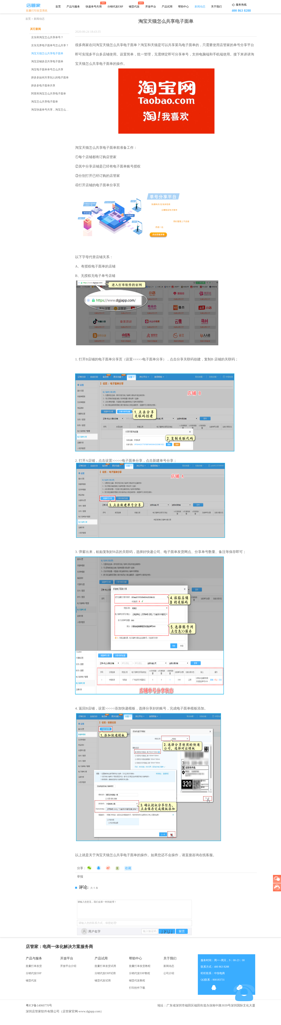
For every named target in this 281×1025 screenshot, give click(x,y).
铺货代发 (134, 6)
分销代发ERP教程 (139, 973)
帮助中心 (183, 6)
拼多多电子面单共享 (43, 85)
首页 (58, 6)
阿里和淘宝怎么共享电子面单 (48, 93)
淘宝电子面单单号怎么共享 (47, 69)
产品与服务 (73, 6)
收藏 (128, 868)
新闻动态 (200, 6)
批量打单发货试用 (105, 966)
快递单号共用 (94, 6)
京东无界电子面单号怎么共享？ (50, 45)
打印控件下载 (137, 987)
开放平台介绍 (68, 966)
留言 (182, 931)
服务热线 (241, 4)
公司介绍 (168, 973)
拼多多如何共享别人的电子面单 (50, 77)
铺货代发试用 (103, 980)
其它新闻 (35, 29)
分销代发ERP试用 (105, 973)
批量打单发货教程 (139, 966)
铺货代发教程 (137, 980)
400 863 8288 (241, 10)
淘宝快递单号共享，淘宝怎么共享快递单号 (56, 109)
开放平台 (150, 6)
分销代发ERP (115, 6)
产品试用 (167, 6)
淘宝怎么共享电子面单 (44, 101)
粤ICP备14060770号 (39, 1005)
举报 (80, 876)
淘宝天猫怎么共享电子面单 (47, 53)
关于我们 (216, 6)
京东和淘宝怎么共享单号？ (47, 37)
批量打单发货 (34, 966)
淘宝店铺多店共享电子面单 (47, 61)
